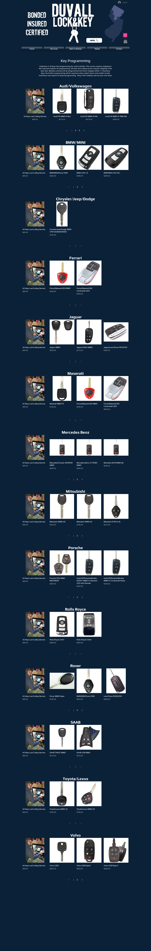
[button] (125, 41)
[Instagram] (125, 35)
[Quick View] (35, 101)
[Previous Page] (67, 130)
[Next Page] (84, 130)
